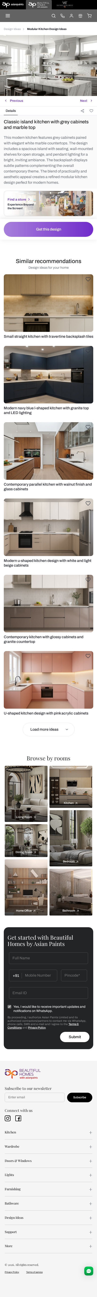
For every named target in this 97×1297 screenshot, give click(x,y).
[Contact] (62, 15)
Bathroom (68, 910)
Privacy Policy (37, 1027)
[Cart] (89, 15)
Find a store (17, 199)
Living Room (24, 817)
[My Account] (71, 15)
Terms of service (34, 1272)
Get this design (48, 229)
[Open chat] (88, 1271)
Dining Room (24, 852)
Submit (75, 1037)
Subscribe (79, 1097)
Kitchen (69, 803)
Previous (16, 101)
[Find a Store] (80, 15)
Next (83, 101)
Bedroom (69, 861)
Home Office (24, 910)
